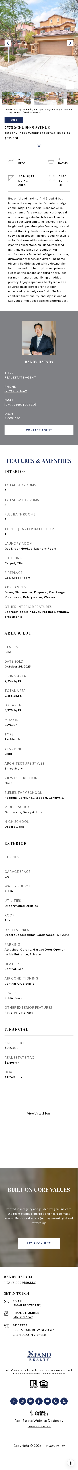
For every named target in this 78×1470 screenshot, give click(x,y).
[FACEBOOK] (14, 1401)
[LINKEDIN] (30, 1401)
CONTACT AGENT (39, 430)
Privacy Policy (54, 1445)
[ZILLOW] (64, 1401)
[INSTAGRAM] (22, 1401)
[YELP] (39, 1401)
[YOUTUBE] (47, 1401)
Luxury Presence (39, 1426)
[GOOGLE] (55, 1401)
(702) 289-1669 (16, 391)
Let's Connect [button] (39, 1243)
